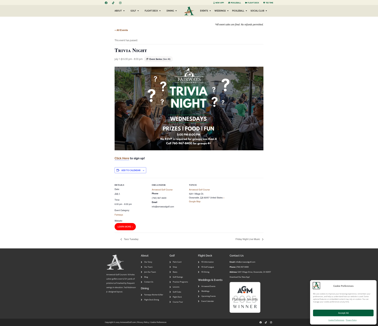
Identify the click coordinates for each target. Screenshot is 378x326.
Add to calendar (130, 170)
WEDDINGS (220, 11)
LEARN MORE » (125, 226)
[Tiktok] (113, 2)
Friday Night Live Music (248, 239)
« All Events (121, 30)
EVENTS (204, 11)
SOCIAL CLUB (257, 11)
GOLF (133, 11)
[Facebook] (106, 2)
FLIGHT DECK (151, 11)
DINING (170, 11)
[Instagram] (120, 2)
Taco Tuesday (131, 239)
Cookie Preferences (336, 320)
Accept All (343, 313)
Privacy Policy (351, 320)
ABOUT (118, 11)
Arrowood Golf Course (162, 189)
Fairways (119, 214)
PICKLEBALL (238, 11)
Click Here (122, 158)
